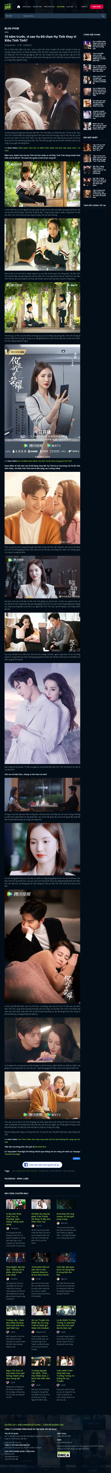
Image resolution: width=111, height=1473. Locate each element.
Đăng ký (84, 7)
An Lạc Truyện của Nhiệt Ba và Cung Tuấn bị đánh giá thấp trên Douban (40, 1324)
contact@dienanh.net (64, 1442)
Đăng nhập (97, 7)
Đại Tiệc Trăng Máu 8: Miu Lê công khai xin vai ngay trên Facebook (99, 169)
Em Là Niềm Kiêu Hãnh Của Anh (25, 1171)
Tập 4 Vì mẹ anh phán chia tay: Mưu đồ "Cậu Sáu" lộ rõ (99, 147)
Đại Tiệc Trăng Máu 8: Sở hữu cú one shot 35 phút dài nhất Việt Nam (99, 181)
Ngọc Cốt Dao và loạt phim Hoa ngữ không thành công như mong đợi (15, 1374)
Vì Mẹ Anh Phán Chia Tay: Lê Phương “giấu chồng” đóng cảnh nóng (15, 1219)
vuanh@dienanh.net (11, 1457)
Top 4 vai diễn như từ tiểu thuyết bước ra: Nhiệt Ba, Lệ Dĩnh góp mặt (99, 56)
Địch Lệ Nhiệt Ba (56, 1171)
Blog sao (70, 7)
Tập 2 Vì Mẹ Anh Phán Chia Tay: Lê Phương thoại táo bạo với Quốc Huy (99, 193)
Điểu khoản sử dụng (29, 1424)
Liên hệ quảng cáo (53, 1424)
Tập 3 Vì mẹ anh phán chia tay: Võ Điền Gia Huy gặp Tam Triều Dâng (99, 158)
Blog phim (60, 7)
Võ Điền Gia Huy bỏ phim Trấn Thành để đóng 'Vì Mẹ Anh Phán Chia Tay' (40, 1218)
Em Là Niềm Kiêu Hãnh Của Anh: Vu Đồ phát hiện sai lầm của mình (99, 68)
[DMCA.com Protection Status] (63, 1454)
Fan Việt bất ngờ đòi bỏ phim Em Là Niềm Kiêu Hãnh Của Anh (99, 103)
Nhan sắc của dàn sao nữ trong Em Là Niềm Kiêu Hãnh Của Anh (99, 126)
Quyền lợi (10, 1424)
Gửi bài (76, 1158)
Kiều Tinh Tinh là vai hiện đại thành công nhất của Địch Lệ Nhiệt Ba (99, 79)
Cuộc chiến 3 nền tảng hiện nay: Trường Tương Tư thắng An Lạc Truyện (66, 1375)
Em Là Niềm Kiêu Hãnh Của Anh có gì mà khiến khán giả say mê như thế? (99, 91)
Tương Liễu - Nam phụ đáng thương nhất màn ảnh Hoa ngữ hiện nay (15, 1324)
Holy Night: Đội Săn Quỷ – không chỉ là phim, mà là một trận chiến (15, 1271)
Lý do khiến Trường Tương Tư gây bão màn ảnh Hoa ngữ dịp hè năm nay (66, 1324)
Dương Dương (43, 1171)
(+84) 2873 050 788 (11, 1459)
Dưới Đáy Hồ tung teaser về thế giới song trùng (65, 1216)
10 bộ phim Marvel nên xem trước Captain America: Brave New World (40, 1271)
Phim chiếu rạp (49, 7)
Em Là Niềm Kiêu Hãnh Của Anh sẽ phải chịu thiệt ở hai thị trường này (99, 44)
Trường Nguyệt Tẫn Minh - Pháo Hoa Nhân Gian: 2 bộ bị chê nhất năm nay (40, 1375)
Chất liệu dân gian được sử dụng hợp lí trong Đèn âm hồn (65, 1271)
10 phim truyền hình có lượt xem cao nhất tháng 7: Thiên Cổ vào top (99, 114)
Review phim (37, 7)
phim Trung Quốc (69, 1171)
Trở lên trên (93, 1471)
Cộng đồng (26, 7)
